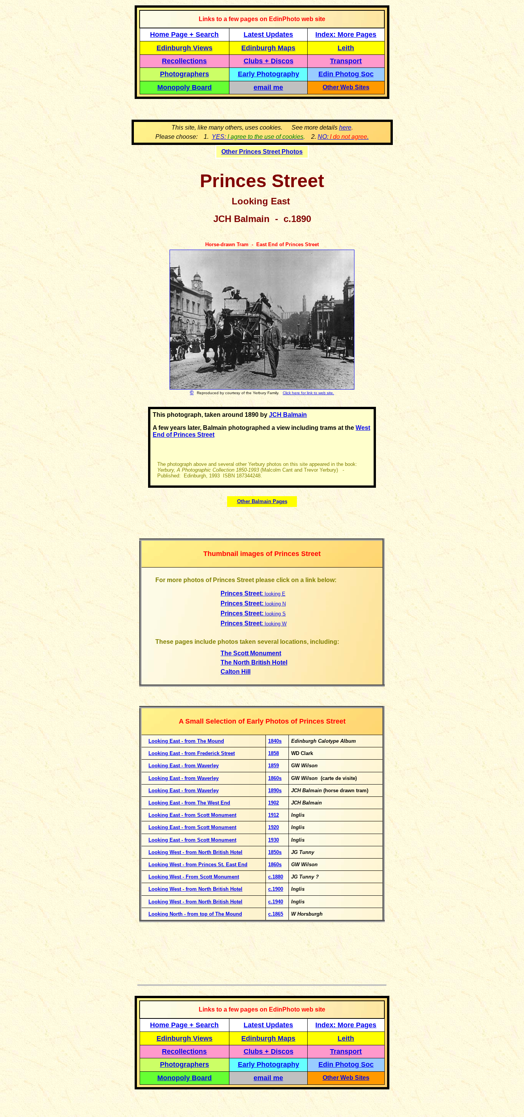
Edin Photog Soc (346, 74)
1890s (275, 790)
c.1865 (275, 914)
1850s (275, 852)
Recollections (184, 61)
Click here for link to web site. (308, 393)
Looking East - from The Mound (186, 741)
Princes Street (241, 593)
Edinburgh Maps (268, 48)
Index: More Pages (345, 34)
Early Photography (268, 74)
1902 (273, 803)
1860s (275, 864)
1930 (273, 840)
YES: (257, 136)
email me (268, 87)
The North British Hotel (254, 662)
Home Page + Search (184, 34)
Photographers (184, 74)
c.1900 (275, 889)
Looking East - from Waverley (183, 765)
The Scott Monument (251, 653)
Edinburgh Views (185, 48)
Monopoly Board (184, 87)
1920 (273, 827)
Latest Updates (268, 34)
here (345, 127)
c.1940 (275, 902)
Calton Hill (235, 671)
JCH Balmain (288, 414)
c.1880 (275, 877)
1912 (273, 815)
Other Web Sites (346, 87)
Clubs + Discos (268, 61)
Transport (346, 61)
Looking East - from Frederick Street (191, 753)
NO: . (343, 136)
